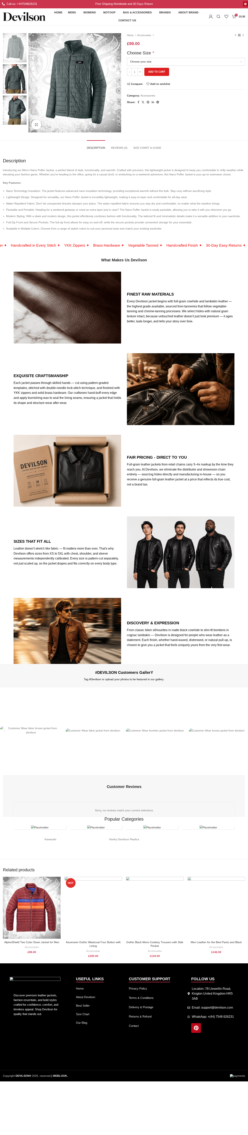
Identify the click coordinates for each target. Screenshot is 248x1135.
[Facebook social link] (138, 102)
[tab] (96, 146)
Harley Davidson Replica (124, 839)
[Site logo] (24, 16)
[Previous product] (235, 35)
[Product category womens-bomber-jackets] (152, 827)
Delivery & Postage (141, 1007)
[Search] (218, 16)
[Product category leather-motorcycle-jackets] (40, 827)
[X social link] (143, 102)
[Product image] (32, 907)
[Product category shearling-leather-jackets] (208, 827)
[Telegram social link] (157, 102)
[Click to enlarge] (36, 125)
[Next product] (243, 35)
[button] (4, 730)
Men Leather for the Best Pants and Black (216, 942)
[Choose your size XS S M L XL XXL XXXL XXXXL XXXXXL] (186, 62)
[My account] (211, 16)
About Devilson (85, 997)
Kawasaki (50, 839)
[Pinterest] (245, 3)
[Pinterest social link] (148, 102)
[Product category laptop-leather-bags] (96, 827)
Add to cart (156, 71)
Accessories (144, 35)
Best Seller (83, 1005)
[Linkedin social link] (153, 102)
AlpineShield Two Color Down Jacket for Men (31, 942)
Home (130, 35)
